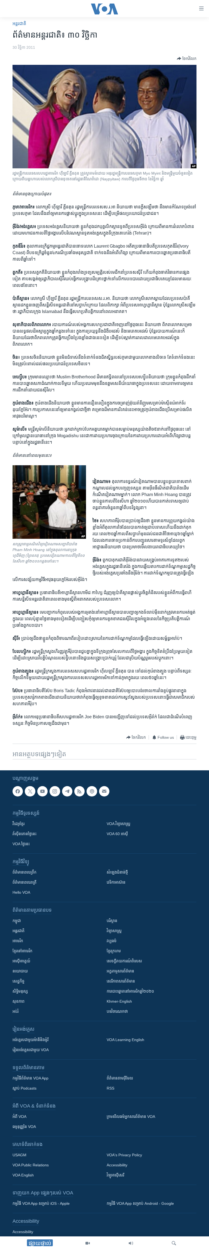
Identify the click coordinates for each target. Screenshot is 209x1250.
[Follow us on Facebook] (18, 791)
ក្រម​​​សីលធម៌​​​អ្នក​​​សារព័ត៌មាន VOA (131, 1116)
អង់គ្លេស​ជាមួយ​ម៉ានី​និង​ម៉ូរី (30, 1040)
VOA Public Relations (31, 1165)
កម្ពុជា (17, 921)
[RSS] (79, 791)
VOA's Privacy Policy (124, 1155)
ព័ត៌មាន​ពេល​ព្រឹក (24, 872)
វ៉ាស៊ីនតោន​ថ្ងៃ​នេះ (24, 834)
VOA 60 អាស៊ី (117, 834)
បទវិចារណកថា (117, 1011)
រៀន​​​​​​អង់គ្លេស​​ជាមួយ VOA (31, 1050)
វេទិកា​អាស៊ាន (116, 882)
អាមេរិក (18, 941)
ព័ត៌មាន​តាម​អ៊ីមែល (120, 1078)
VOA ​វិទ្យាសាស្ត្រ (118, 824)
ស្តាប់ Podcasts (24, 1088)
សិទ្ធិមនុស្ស (20, 991)
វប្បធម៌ (111, 941)
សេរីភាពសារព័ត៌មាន (121, 981)
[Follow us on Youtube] (42, 791)
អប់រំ (16, 1011)
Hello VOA (21, 892)
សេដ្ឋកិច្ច (18, 981)
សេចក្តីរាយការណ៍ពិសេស (124, 961)
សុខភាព (18, 1001)
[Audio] (131, 1243)
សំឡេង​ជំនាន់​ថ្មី (117, 872)
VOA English (23, 1175)
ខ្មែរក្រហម (114, 951)
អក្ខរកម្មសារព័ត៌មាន (120, 971)
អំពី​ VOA (19, 1116)
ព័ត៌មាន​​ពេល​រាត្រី (24, 882)
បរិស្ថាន (112, 921)
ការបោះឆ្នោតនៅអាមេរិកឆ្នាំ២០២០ (130, 991)
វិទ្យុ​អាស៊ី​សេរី (115, 1175)
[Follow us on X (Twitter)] (30, 791)
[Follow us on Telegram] (67, 791)
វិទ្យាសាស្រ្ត (114, 931)
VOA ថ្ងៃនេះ (21, 844)
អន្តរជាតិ (19, 23)
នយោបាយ (20, 971)
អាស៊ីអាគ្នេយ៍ (21, 961)
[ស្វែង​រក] (174, 1243)
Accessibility (117, 1165)
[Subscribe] (104, 791)
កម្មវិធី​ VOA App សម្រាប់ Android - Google (140, 1203)
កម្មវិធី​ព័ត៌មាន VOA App (30, 1078)
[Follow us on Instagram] (55, 791)
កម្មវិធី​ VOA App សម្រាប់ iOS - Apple (41, 1203)
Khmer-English (119, 1001)
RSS (110, 1088)
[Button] (186, 58)
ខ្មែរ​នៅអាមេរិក (22, 951)
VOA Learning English (125, 1040)
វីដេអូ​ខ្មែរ (18, 824)
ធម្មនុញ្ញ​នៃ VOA (24, 1126)
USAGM (19, 1155)
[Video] (87, 1243)
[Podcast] (92, 791)
